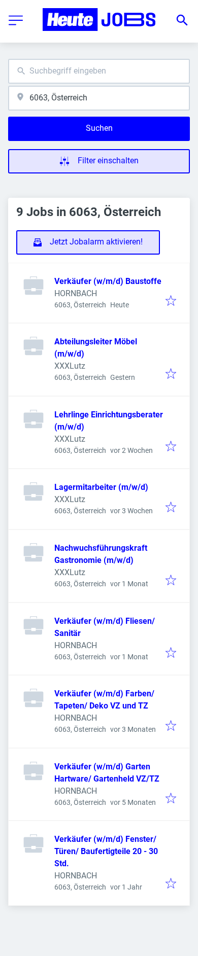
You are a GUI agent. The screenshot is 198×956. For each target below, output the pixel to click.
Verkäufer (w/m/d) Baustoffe (107, 281)
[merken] (170, 301)
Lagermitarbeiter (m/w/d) (101, 487)
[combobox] (99, 71)
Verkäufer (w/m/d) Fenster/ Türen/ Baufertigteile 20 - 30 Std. (106, 851)
